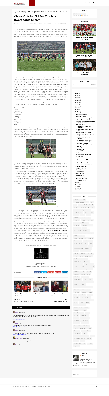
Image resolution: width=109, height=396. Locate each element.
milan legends (77, 279)
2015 (76, 183)
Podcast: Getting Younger (83, 154)
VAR (93, 207)
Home (32, 2)
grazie (75, 256)
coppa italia (86, 230)
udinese (86, 336)
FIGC (92, 202)
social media (84, 320)
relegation (77, 310)
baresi (88, 215)
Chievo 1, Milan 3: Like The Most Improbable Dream (85, 142)
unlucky (89, 338)
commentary (77, 230)
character (76, 225)
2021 (76, 102)
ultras (92, 336)
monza (83, 284)
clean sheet (77, 227)
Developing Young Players (39, 294)
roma (87, 312)
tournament (77, 333)
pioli (75, 294)
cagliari (83, 217)
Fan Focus (79, 158)
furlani (82, 251)
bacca (38, 11)
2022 (76, 100)
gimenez (82, 253)
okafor (88, 289)
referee (86, 307)
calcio (88, 217)
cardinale (90, 220)
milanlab (91, 282)
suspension (86, 325)
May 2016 (79, 173)
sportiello (76, 323)
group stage (88, 256)
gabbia (88, 251)
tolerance (76, 330)
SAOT (85, 204)
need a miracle (88, 287)
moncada (76, 284)
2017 (76, 109)
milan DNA (76, 276)
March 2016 (79, 177)
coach (84, 227)
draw (75, 243)
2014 (76, 184)
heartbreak (84, 258)
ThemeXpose (20, 386)
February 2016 (80, 178)
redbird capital (78, 307)
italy (86, 264)
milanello (84, 282)
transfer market (78, 336)
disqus (67, 307)
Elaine (83, 356)
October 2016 (80, 116)
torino (88, 330)
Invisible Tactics (80, 124)
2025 (76, 95)
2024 (76, 97)
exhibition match (83, 243)
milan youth (62, 11)
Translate (85, 15)
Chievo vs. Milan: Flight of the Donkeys (84, 145)
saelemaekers (84, 315)
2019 (76, 106)
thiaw (89, 328)
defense (76, 235)
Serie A (91, 204)
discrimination (77, 240)
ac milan (34, 11)
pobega (90, 294)
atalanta (76, 215)
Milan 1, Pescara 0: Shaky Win (84, 118)
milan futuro (85, 276)
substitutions (85, 323)
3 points (20, 11)
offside (83, 289)
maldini (82, 271)
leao (87, 266)
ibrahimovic (86, 261)
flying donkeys (48, 11)
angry (91, 212)
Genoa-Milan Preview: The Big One (84, 130)
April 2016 (79, 175)
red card (82, 305)
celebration (85, 222)
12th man (76, 199)
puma (81, 302)
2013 (76, 186)
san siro (76, 318)
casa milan (77, 222)
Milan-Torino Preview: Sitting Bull (58, 294)
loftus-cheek (77, 269)
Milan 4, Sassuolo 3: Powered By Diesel (85, 160)
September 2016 (81, 166)
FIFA (87, 202)
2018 (76, 108)
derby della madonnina (80, 238)
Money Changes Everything (84, 140)
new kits (76, 289)
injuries (76, 264)
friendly (76, 251)
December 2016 (80, 113)
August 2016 (80, 168)
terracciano (83, 328)
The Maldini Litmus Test (83, 151)
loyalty (85, 269)
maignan (76, 271)
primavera (90, 300)
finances (76, 246)
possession (87, 297)
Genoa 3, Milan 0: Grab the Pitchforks (83, 127)
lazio (82, 266)
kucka (56, 11)
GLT (75, 204)
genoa (76, 253)
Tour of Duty (79, 156)
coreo (76, 233)
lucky (90, 269)
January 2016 (80, 180)
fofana (90, 246)
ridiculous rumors (78, 312)
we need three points (79, 343)
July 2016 (79, 170)
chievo (42, 11)
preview (84, 300)
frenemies (88, 248)
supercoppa (77, 325)
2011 (76, 190)
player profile (82, 294)
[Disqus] (41, 328)
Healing (78, 152)
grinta (81, 256)
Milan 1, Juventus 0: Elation (83, 132)
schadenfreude (85, 318)
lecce (92, 266)
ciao (91, 225)
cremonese (83, 233)
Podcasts (38, 2)
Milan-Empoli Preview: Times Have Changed (21, 294)
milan (88, 274)
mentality (89, 271)
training (84, 333)
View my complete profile (80, 365)
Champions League (79, 202)
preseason (77, 300)
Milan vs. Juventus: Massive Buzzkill (83, 137)
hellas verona (77, 261)
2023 (76, 99)
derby (82, 235)
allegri (86, 212)
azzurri (82, 215)
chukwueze (84, 225)
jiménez (91, 264)
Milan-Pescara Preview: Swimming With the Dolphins (85, 122)
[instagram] (89, 3)
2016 (76, 111)
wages (82, 341)
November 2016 (80, 114)
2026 (76, 93)
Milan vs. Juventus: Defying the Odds (85, 134)
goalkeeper (90, 253)
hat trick (76, 258)
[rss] (85, 3)
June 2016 (79, 171)
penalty (90, 292)
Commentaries (59, 2)
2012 (76, 188)
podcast (76, 297)
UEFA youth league (84, 207)
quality (87, 302)
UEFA (75, 207)
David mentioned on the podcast (58, 230)
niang (66, 11)
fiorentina (83, 246)
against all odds (78, 212)
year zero (76, 346)
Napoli (80, 204)
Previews (45, 2)
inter (53, 11)
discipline (90, 238)
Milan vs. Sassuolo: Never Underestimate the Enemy (84, 163)
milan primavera (88, 279)
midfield (83, 274)
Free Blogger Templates (29, 386)
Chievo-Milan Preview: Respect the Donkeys (85, 148)
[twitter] (87, 3)
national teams (78, 287)
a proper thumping (27, 11)
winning (90, 343)
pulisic (75, 302)
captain (83, 220)
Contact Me (76, 374)
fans (91, 243)
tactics (76, 328)
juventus (76, 266)
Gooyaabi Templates (45, 386)
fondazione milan (78, 248)
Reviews (52, 2)
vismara (76, 341)
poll (82, 297)
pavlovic (84, 292)
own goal (76, 292)
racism (76, 305)
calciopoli (76, 220)
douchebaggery (88, 240)
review (84, 310)
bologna (76, 217)
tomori (83, 330)
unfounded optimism (79, 338)
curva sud (90, 233)
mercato (76, 274)
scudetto (76, 320)
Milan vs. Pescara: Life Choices (84, 119)
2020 (76, 104)
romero (76, 315)
